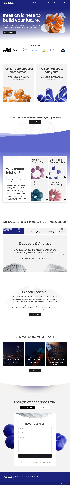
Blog (55, 3)
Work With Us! (35, 314)
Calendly (42, 407)
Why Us (44, 3)
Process (50, 3)
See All (35, 370)
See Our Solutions (9, 32)
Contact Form (27, 407)
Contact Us (63, 3)
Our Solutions (36, 3)
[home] (8, 2)
